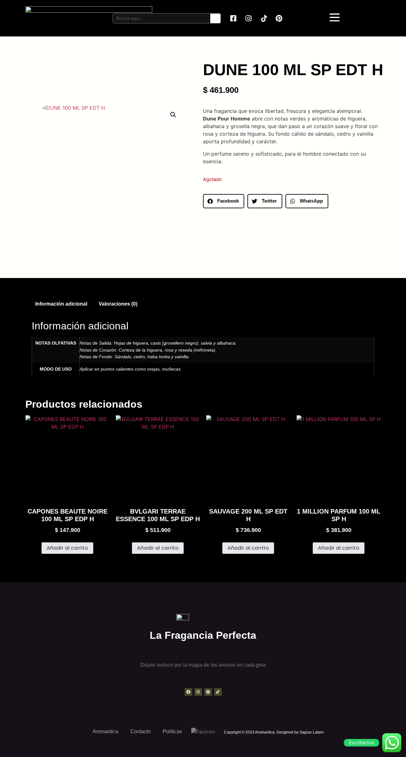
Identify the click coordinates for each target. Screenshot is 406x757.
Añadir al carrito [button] (67, 548)
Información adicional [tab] (61, 304)
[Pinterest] (208, 692)
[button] (173, 114)
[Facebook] (188, 692)
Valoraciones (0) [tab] (118, 304)
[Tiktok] (218, 692)
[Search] (215, 18)
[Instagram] (198, 692)
